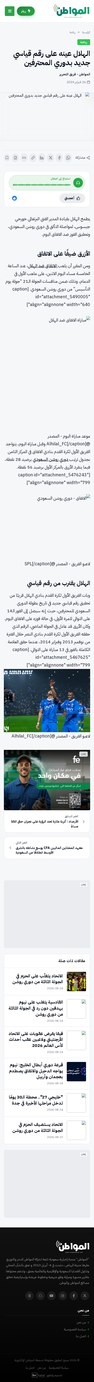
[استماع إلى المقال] (78, 183)
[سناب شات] (40, 1295)
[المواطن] (71, 11)
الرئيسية (86, 32)
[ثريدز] (29, 1295)
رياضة (72, 32)
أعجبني (69, 198)
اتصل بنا (81, 1336)
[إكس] (50, 157)
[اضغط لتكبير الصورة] (47, 116)
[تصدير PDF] (15, 157)
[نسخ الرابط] (32, 157)
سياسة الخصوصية (75, 1329)
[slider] (41, 184)
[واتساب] (68, 157)
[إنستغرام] (62, 1295)
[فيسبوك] (59, 157)
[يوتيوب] (51, 1295)
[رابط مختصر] (24, 157)
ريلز (23, 11)
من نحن (81, 1322)
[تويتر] (85, 1295)
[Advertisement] (47, 914)
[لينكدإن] (41, 157)
